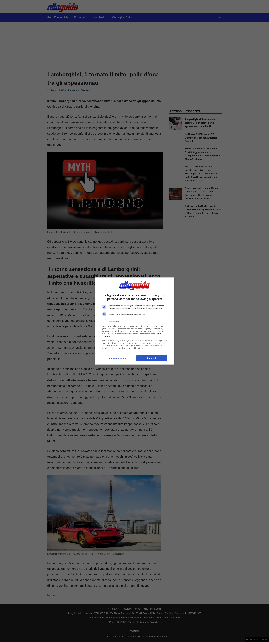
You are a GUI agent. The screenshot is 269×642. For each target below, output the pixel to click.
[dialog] (134, 321)
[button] (134, 321)
